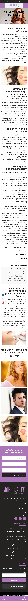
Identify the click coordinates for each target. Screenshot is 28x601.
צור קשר (9, 1)
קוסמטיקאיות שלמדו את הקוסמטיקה (15, 172)
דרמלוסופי (12, 528)
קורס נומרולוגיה (22, 508)
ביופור (25, 534)
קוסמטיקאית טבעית (10, 539)
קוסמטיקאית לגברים (22, 548)
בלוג (25, 558)
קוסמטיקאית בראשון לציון (20, 196)
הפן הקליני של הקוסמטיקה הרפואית (15, 275)
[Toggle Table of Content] (23, 268)
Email (24, 572)
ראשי (20, 1)
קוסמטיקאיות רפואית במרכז (12, 60)
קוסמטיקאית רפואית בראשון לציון (16, 271)
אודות (15, 1)
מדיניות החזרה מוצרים (9, 555)
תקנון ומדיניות (23, 555)
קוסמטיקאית (23, 528)
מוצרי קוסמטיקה (10, 548)
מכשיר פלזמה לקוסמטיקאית (20, 551)
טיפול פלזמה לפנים (10, 536)
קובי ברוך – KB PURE (21, 531)
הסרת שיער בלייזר (21, 507)
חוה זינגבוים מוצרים (10, 531)
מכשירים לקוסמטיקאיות (21, 536)
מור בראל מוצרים (10, 534)
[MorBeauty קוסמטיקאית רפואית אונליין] (14, 5)
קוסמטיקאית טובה (22, 544)
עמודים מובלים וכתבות (18, 282)
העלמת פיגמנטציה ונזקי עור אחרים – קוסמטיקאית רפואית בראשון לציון (15, 277)
